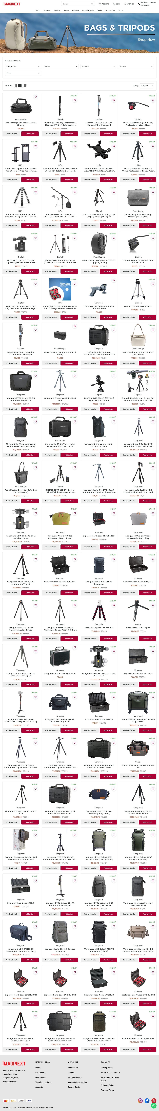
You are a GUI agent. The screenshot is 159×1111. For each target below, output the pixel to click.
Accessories (110, 10)
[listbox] (78, 4)
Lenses (66, 10)
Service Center (74, 1087)
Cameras (46, 10)
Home (37, 1067)
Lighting (57, 10)
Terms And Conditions (110, 1072)
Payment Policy (107, 1090)
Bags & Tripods (88, 10)
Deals (37, 10)
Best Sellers (40, 1072)
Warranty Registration (77, 1082)
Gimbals (75, 10)
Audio (100, 10)
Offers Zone (40, 1077)
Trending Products (43, 1082)
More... (121, 10)
